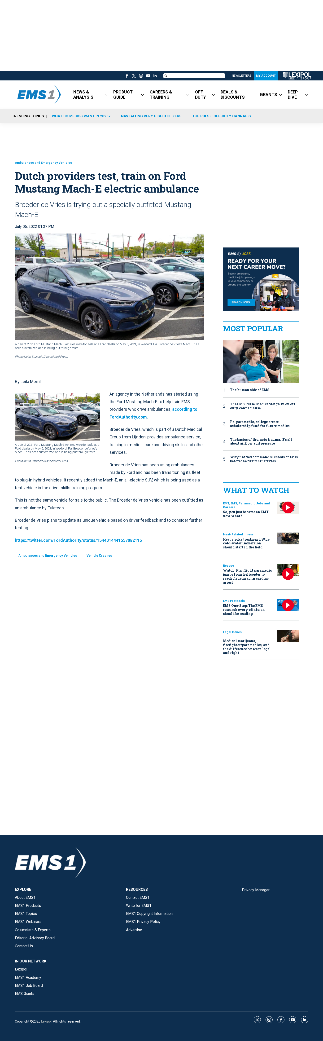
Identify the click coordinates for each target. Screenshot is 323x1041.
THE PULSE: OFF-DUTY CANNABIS (221, 116)
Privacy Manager (256, 890)
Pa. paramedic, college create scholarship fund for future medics (259, 424)
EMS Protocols (234, 601)
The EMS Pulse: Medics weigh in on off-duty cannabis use (263, 406)
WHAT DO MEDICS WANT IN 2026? (81, 116)
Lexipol (46, 1021)
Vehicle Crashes (99, 555)
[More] (106, 94)
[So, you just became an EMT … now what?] (288, 508)
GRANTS (268, 94)
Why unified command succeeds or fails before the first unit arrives (264, 459)
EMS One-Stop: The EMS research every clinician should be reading (244, 609)
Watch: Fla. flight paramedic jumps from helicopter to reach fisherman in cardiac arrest (247, 576)
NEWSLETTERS (241, 75)
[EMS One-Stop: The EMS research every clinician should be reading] (288, 605)
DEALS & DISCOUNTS (233, 94)
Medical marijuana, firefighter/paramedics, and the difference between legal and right (247, 647)
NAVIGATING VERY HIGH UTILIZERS (151, 116)
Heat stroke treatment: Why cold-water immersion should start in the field (246, 543)
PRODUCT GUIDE (123, 94)
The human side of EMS (249, 390)
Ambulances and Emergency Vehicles (43, 162)
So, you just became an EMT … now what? (247, 514)
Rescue (228, 565)
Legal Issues (232, 632)
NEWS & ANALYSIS (83, 94)
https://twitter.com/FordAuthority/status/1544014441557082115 (78, 540)
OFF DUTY (200, 94)
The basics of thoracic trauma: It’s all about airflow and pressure (261, 442)
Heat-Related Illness (238, 534)
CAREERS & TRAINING (161, 94)
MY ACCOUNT (266, 75)
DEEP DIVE (293, 94)
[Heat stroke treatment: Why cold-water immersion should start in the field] (288, 539)
